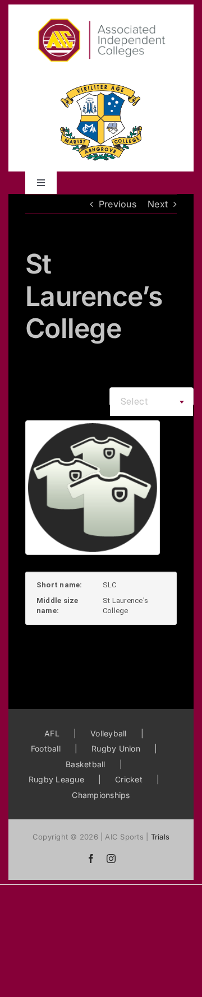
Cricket (129, 779)
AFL (51, 733)
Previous (117, 204)
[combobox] (151, 402)
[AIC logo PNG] (101, 9)
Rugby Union (115, 748)
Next (158, 204)
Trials (160, 836)
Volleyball (108, 733)
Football (46, 748)
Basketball (85, 764)
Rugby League (56, 779)
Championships (101, 795)
